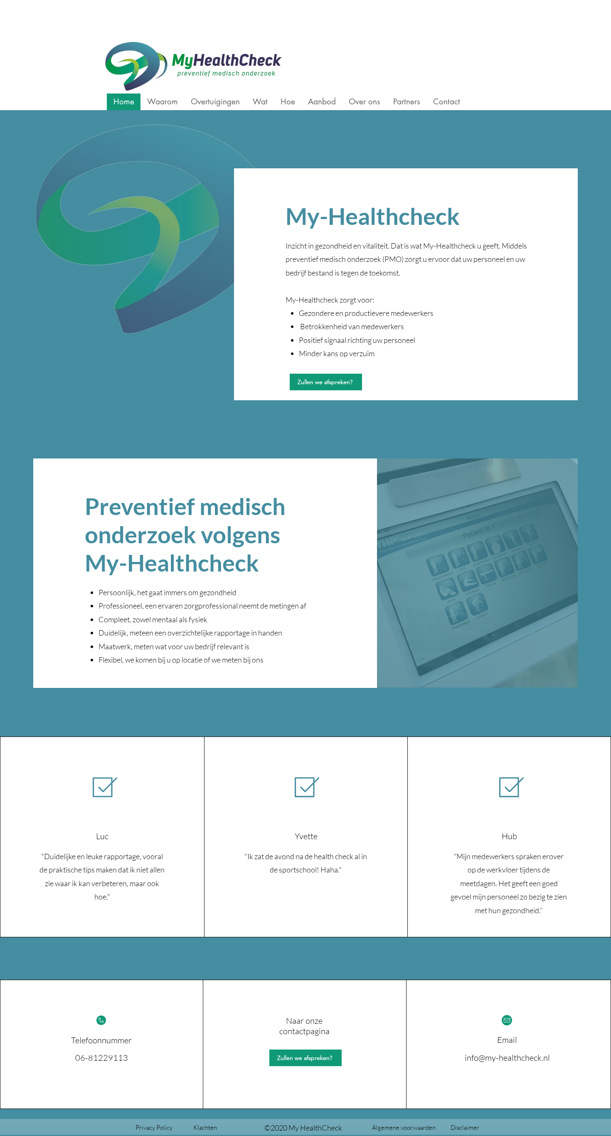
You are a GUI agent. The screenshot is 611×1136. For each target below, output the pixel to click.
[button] (205, 1127)
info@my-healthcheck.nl (507, 1057)
